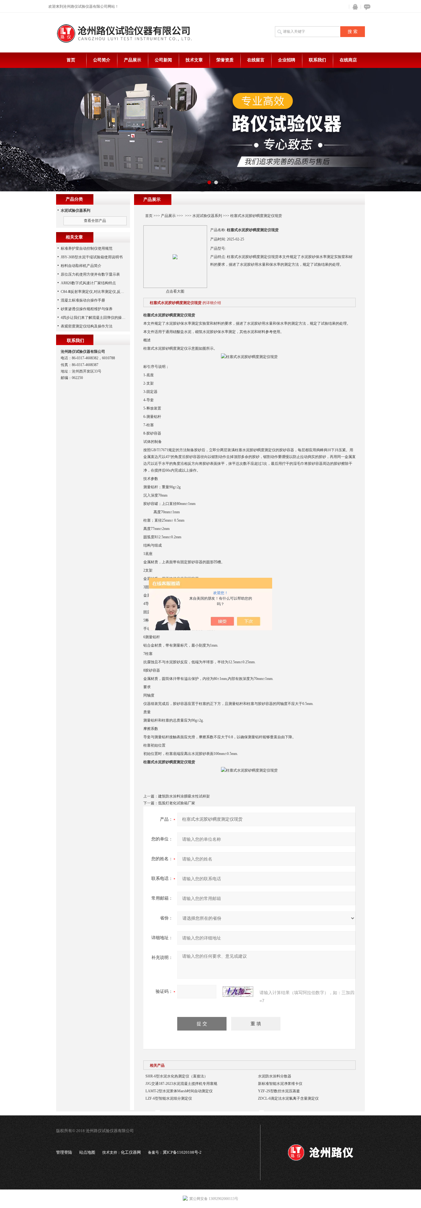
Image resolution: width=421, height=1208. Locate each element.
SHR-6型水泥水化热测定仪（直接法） (176, 1076)
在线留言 (255, 60)
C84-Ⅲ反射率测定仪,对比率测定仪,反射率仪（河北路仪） (107, 292)
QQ (354, 7)
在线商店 (348, 60)
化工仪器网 (131, 1152)
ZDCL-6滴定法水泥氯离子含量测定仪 (288, 1098)
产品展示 (132, 60)
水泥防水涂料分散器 (274, 1076)
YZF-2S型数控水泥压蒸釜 (279, 1091)
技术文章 (194, 60)
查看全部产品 (95, 221)
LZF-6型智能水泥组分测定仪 (168, 1098)
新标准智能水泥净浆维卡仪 (280, 1083)
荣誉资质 (225, 60)
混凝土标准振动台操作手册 (83, 300)
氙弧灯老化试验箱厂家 (176, 803)
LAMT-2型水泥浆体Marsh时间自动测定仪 (179, 1091)
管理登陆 (64, 1152)
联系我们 (317, 60)
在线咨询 (366, 7)
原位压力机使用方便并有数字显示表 (90, 274)
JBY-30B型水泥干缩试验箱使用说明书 (92, 257)
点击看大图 (175, 291)
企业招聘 (286, 60)
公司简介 (101, 60)
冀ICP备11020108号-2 (182, 1152)
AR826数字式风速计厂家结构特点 (88, 283)
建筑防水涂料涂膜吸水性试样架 (184, 796)
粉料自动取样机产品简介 (81, 266)
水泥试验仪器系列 (207, 216)
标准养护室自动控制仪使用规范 (86, 248)
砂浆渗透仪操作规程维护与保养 (86, 309)
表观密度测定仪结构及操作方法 (86, 326)
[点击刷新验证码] (238, 991)
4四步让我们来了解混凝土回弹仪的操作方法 (97, 317)
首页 (71, 60)
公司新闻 (163, 60)
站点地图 (87, 1152)
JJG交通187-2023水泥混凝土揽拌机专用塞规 (181, 1083)
